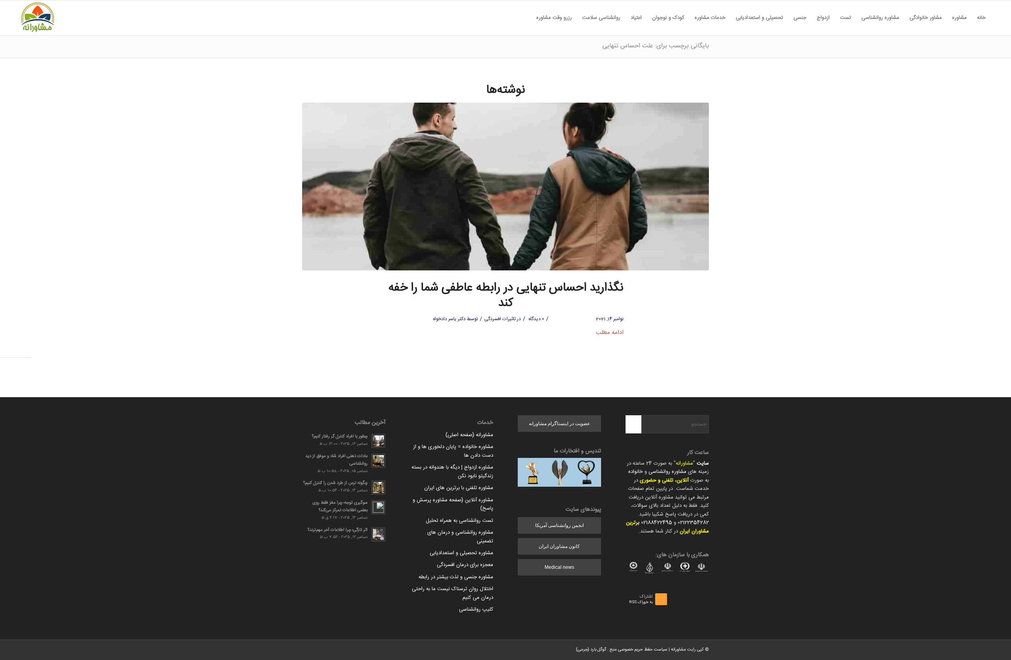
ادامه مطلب (610, 333)
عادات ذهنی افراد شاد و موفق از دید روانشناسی (336, 459)
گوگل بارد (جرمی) (591, 649)
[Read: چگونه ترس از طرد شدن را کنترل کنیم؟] (378, 487)
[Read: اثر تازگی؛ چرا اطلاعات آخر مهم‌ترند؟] (378, 534)
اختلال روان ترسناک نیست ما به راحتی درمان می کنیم (452, 593)
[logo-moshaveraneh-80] (37, 17)
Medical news (559, 567)
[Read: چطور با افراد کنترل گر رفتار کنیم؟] (378, 441)
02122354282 (693, 522)
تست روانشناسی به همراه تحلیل (459, 520)
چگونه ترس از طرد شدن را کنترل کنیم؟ (335, 483)
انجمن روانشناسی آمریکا (559, 525)
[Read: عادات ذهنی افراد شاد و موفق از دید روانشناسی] (378, 461)
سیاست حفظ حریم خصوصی (642, 649)
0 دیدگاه (535, 319)
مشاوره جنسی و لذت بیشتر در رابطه (456, 577)
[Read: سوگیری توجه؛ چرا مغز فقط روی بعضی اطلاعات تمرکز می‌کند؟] (378, 507)
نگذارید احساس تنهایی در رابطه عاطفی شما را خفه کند (505, 295)
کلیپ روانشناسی (476, 609)
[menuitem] (981, 17)
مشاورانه (684, 463)
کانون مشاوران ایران (559, 546)
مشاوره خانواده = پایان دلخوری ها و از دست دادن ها (453, 450)
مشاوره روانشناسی (667, 471)
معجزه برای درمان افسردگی (465, 565)
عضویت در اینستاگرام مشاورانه (559, 423)
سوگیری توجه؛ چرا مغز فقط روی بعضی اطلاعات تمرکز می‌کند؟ (340, 506)
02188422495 (656, 522)
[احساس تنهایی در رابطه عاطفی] (505, 186)
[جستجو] (526, 17)
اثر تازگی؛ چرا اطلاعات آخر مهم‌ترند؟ (338, 530)
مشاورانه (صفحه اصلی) (469, 435)
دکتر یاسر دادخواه (449, 319)
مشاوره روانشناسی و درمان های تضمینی (460, 536)
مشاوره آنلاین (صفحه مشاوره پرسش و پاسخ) (453, 504)
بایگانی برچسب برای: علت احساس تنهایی (655, 46)
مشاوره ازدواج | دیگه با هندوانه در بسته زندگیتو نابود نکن (452, 471)
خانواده (635, 471)
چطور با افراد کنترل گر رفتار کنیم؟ (340, 436)
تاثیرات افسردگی (500, 319)
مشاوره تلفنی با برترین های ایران (458, 488)
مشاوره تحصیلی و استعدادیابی (461, 553)
